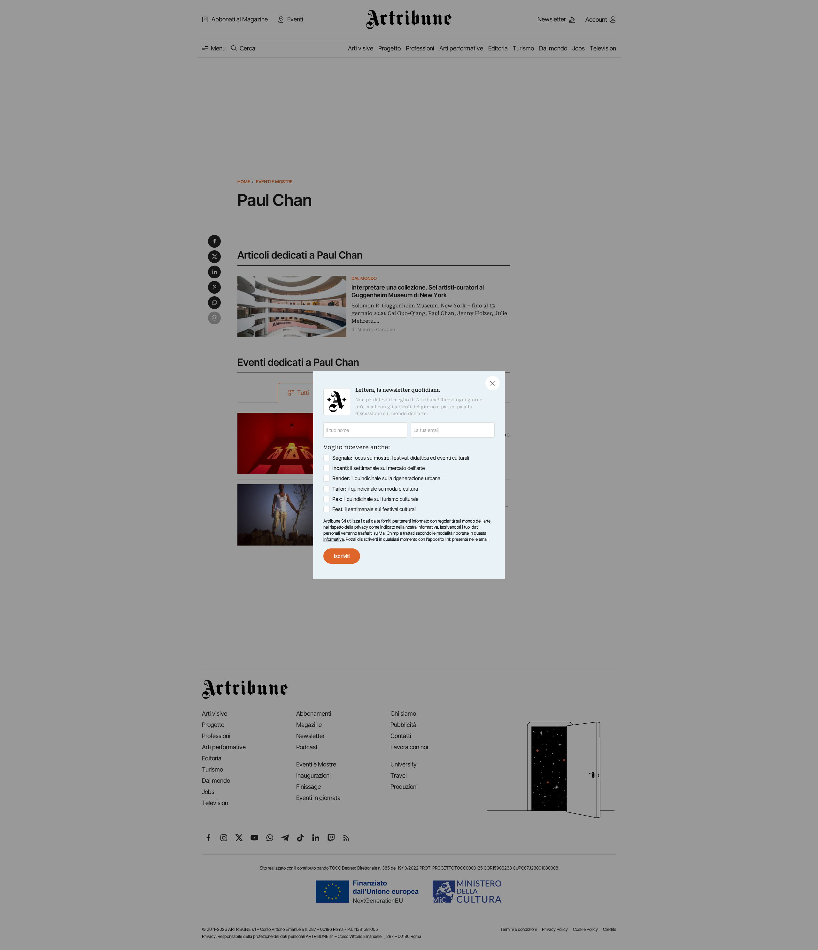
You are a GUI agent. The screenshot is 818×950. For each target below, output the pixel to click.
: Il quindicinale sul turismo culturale (375, 499)
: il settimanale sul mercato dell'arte (378, 468)
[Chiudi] (492, 383)
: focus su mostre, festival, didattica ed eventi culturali (400, 458)
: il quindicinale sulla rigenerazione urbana (386, 478)
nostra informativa (421, 527)
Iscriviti (342, 556)
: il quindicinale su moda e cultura (375, 489)
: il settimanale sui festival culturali (374, 509)
